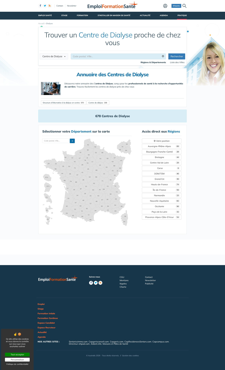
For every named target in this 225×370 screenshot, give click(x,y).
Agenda (164, 15)
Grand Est (167, 179)
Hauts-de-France (165, 184)
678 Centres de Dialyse (112, 116)
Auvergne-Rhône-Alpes (163, 146)
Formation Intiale (46, 313)
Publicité (149, 283)
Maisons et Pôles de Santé (115, 344)
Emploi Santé (45, 15)
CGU (122, 277)
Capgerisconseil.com (99, 341)
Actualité (145, 15)
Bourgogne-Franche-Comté (162, 151)
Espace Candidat (46, 323)
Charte (123, 287)
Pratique (182, 15)
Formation (82, 15)
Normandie (166, 195)
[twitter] (45, 6)
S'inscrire (176, 6)
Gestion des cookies (130, 355)
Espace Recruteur (46, 327)
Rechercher (177, 56)
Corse (168, 168)
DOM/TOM (166, 173)
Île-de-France (166, 190)
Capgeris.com (116, 341)
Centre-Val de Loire (164, 162)
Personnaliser (17, 359)
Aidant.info (96, 344)
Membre (166, 6)
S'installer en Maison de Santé (114, 15)
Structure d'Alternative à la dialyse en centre (61, 103)
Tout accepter (17, 354)
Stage (64, 15)
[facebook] (40, 6)
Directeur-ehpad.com (79, 344)
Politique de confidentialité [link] (17, 364)
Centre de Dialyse (53, 56)
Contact (59, 6)
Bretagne (167, 157)
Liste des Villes (177, 62)
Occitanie (167, 206)
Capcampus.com (160, 341)
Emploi (41, 304)
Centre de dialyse (95, 103)
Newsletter (71, 6)
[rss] (50, 6)
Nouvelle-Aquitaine (164, 201)
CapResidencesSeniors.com (137, 341)
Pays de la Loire (165, 211)
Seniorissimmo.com (78, 341)
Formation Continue (48, 318)
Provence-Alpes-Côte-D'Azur (162, 217)
